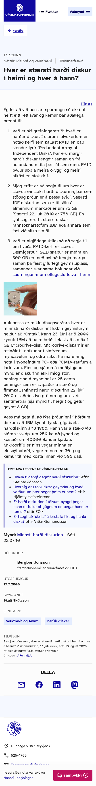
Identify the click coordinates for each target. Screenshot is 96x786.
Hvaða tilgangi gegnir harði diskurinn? (46, 477)
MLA (28, 655)
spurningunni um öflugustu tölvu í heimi (52, 274)
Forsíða (18, 31)
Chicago (9, 655)
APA (20, 655)
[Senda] (21, 684)
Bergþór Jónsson (33, 562)
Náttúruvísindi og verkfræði (28, 61)
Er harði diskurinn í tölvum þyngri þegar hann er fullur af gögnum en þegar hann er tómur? (50, 506)
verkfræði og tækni (22, 621)
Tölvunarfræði (71, 61)
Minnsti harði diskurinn (40, 535)
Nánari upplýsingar (18, 778)
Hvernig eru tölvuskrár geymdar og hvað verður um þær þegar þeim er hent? (48, 489)
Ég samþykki (70, 775)
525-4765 (19, 755)
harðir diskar (58, 621)
